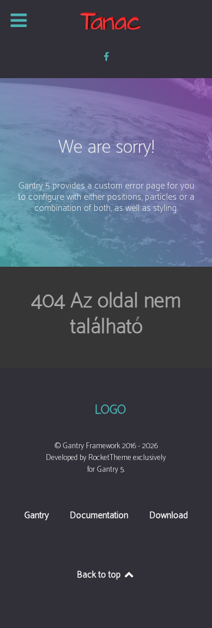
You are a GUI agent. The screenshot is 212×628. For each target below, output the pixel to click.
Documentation (99, 516)
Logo (110, 410)
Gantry (36, 516)
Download (169, 516)
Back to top (100, 575)
